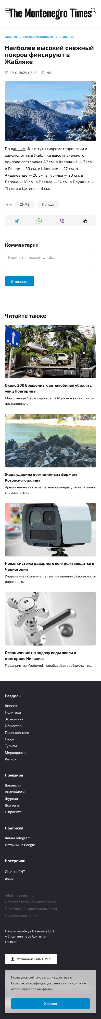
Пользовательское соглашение (30, 902)
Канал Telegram (18, 838)
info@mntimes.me (19, 895)
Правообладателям (21, 915)
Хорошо (50, 1003)
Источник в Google (20, 845)
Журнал (11, 799)
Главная (11, 706)
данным (18, 148)
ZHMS (25, 204)
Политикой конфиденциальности (37, 983)
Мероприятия (16, 752)
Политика (13, 712)
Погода (48, 204)
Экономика (14, 719)
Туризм (11, 746)
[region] (50, 991)
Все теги (12, 805)
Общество (13, 726)
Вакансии (13, 785)
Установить (34, 959)
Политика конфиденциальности (31, 909)
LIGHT (20, 871)
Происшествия (17, 732)
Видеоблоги (15, 792)
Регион (10, 759)
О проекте (13, 812)
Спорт (9, 739)
